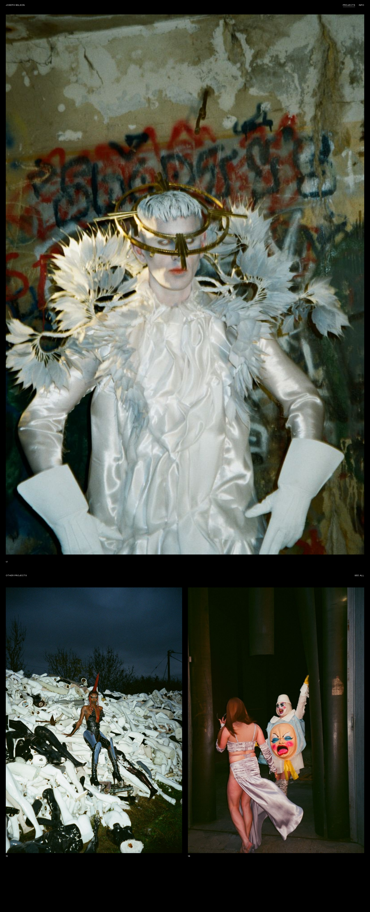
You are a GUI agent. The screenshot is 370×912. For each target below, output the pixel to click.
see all (359, 576)
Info (361, 5)
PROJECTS (349, 5)
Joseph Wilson (15, 5)
